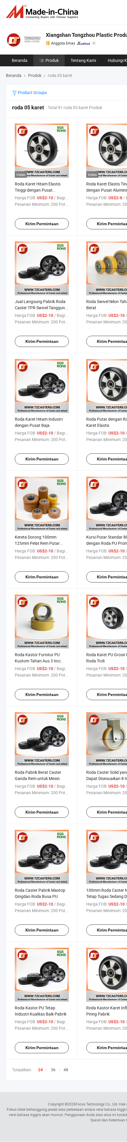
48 (66, 1069)
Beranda (19, 60)
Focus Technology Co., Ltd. (97, 1104)
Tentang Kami (83, 60)
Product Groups (32, 92)
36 (53, 1069)
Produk (52, 60)
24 (40, 1069)
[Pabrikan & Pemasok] (43, 12)
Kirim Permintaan (41, 223)
